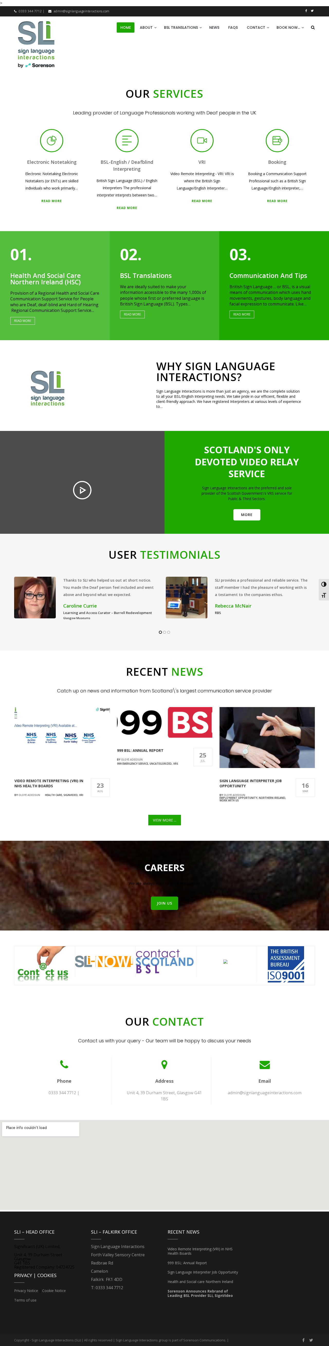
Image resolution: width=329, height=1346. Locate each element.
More (247, 514)
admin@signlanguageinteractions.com (81, 11)
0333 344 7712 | (32, 11)
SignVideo (70, 795)
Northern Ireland (272, 798)
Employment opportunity (238, 798)
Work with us (229, 800)
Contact (256, 27)
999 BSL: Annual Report (140, 750)
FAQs (233, 27)
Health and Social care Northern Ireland (200, 1281)
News (214, 27)
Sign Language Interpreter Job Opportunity (203, 1272)
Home (125, 27)
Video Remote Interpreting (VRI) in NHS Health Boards (48, 783)
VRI (202, 162)
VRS (175, 763)
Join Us (164, 903)
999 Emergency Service (132, 763)
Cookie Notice (54, 1290)
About (146, 27)
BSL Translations (181, 27)
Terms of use (25, 1300)
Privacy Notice (26, 1290)
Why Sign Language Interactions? (216, 371)
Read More (51, 201)
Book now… (288, 27)
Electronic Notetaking (52, 162)
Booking (277, 162)
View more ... (164, 820)
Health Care (53, 795)
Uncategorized (161, 763)
